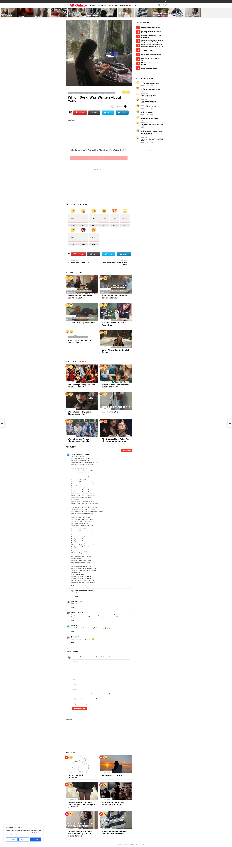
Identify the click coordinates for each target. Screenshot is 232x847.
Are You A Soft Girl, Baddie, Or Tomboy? (92, 15)
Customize (12, 839)
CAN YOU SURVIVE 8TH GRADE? (57, 15)
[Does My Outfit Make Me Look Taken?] (159, 12)
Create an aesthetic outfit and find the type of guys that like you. (152, 41)
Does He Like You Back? (149, 68)
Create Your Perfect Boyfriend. (77, 776)
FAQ (123, 843)
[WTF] (124, 92)
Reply (72, 585)
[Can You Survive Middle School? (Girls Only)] (116, 791)
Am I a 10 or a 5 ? (110, 412)
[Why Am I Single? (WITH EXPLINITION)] (76, 12)
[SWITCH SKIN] (165, 1)
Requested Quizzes (121, 290)
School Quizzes (85, 290)
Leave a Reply (127, 450)
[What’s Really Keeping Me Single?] (109, 12)
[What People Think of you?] (2, 423)
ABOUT (143, 844)
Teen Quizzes (101, 5)
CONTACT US (150, 843)
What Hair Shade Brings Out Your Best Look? (125, 15)
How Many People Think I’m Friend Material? (115, 297)
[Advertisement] (99, 134)
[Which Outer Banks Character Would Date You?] (116, 373)
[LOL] (71, 305)
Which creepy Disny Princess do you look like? (81, 386)
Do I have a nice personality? (81, 323)
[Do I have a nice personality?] (82, 312)
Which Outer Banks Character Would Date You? (115, 386)
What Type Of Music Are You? (149, 118)
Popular (163, 5)
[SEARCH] (159, 5)
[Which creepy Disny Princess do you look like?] (82, 373)
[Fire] (71, 421)
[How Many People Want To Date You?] (230, 423)
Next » (74, 648)
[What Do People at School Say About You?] (9, 12)
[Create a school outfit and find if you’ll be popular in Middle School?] (193, 12)
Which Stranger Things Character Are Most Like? (79, 440)
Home (118, 843)
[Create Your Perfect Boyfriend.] (82, 764)
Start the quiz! (98, 158)
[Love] (101, 278)
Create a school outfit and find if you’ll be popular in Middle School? (193, 14)
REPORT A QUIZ (131, 843)
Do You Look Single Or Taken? (151, 54)
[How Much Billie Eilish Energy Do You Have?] (25, 12)
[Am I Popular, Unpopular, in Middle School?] (176, 12)
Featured (114, 347)
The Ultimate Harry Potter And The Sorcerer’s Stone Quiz (116, 440)
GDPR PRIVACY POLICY (123, 844)
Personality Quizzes (87, 318)
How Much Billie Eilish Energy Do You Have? (25, 15)
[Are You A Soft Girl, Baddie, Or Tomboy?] (92, 12)
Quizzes (135, 5)
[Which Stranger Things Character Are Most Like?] (82, 428)
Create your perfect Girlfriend (41, 15)
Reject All (23, 839)
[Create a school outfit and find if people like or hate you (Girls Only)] (82, 791)
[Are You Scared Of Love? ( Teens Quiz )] (116, 312)
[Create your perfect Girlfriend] (42, 12)
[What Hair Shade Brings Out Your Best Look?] (126, 12)
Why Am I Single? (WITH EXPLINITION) (74, 15)
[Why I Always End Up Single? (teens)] (116, 339)
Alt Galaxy (78, 5)
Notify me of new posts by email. (81, 704)
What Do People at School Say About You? (8, 15)
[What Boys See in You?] (116, 764)
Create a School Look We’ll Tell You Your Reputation (142, 15)
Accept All (35, 839)
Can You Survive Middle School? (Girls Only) (113, 803)
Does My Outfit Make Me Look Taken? (159, 15)
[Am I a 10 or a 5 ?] (116, 401)
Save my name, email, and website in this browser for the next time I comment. (94, 693)
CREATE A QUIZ (141, 843)
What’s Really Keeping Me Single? (107, 15)
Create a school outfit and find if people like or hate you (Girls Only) (81, 804)
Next (231, 13)
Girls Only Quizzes (125, 5)
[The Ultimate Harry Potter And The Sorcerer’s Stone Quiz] (116, 428)
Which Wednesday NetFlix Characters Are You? (80, 413)
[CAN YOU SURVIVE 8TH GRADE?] (59, 12)
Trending (92, 5)
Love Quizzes (112, 5)
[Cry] (71, 278)
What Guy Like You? (146, 112)
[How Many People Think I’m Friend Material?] (116, 284)
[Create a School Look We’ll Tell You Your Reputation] (143, 12)
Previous (1, 13)
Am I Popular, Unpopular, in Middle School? (175, 15)
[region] (24, 833)
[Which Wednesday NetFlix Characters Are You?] (82, 401)
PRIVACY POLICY (135, 844)
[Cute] (128, 92)
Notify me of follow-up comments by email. (84, 699)
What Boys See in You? (113, 775)
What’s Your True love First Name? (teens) (80, 341)
